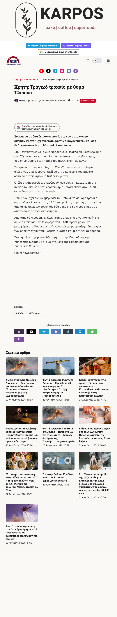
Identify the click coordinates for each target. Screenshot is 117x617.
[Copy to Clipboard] (68, 331)
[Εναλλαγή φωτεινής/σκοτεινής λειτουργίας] (97, 60)
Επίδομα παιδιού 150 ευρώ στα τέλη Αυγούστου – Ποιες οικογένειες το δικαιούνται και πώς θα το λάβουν (94, 435)
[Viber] (75, 71)
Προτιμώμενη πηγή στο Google (60, 52)
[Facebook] (69, 71)
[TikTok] (48, 71)
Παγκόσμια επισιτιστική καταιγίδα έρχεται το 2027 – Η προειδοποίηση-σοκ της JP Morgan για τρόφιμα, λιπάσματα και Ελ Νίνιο (22, 482)
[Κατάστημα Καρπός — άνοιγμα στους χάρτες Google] (58, 20)
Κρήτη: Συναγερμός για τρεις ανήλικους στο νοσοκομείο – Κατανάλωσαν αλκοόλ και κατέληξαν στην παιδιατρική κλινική (94, 387)
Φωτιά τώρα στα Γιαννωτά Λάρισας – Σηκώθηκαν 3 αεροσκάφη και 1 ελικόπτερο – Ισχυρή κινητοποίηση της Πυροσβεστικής (58, 387)
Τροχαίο (34, 313)
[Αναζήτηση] (88, 60)
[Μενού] (108, 61)
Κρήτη (20, 313)
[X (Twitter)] (31, 331)
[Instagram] (62, 71)
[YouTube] (41, 71)
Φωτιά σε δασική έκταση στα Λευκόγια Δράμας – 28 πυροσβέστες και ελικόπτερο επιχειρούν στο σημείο (21, 532)
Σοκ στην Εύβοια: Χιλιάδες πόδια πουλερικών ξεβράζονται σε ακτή (58, 477)
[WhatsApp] (92, 331)
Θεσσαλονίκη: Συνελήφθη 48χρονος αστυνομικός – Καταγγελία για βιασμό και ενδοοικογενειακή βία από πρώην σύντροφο (22, 435)
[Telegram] (55, 71)
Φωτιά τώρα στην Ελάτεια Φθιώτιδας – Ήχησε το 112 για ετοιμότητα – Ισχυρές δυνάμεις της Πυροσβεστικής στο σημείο (58, 435)
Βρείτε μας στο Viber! (77, 45)
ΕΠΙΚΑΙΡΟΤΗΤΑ (87, 100)
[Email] (19, 331)
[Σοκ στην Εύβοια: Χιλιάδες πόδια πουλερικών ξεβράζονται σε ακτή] (58, 461)
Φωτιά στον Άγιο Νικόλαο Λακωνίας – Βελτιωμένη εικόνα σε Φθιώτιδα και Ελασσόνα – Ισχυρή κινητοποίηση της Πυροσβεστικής (21, 387)
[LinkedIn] (80, 331)
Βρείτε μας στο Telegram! (44, 45)
